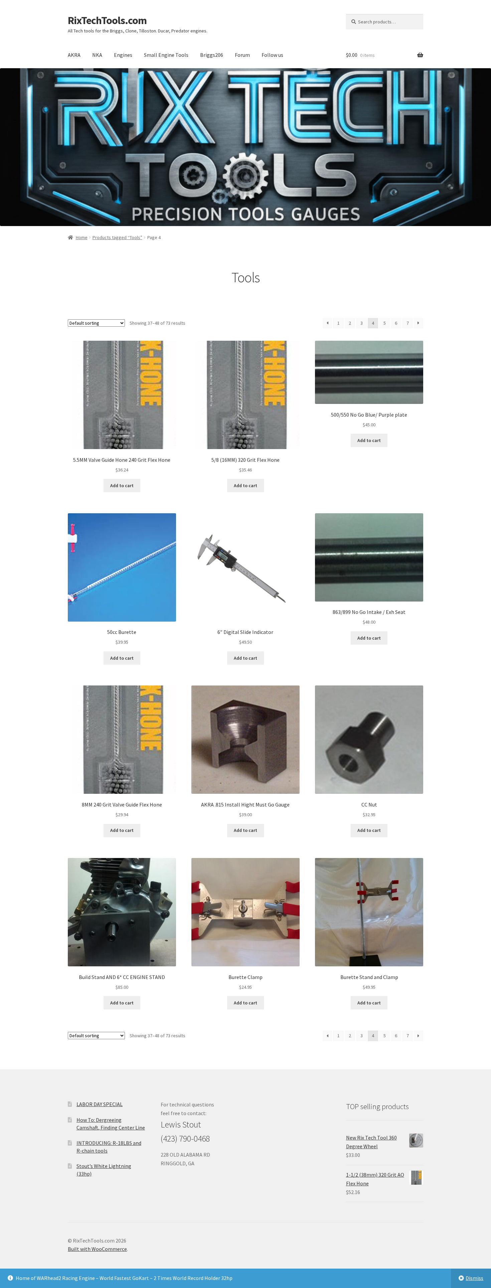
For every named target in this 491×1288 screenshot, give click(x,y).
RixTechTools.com (107, 20)
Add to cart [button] (122, 485)
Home (82, 237)
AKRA (74, 54)
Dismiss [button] (474, 1278)
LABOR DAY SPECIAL (99, 1104)
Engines (123, 54)
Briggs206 (211, 54)
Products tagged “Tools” (117, 237)
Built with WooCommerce (97, 1249)
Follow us (272, 54)
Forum (242, 54)
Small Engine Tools (166, 54)
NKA (97, 54)
